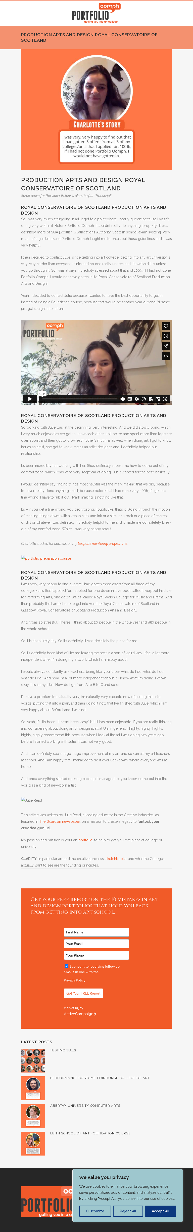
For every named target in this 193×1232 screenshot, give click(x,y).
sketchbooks (116, 859)
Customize (95, 1211)
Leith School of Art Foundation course (90, 1133)
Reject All (128, 1211)
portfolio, (85, 840)
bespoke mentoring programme (102, 544)
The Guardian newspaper (59, 821)
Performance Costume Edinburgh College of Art (100, 1078)
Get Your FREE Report (83, 993)
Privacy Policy (74, 980)
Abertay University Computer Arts (85, 1105)
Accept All (160, 1211)
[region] (127, 1195)
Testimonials (63, 1050)
